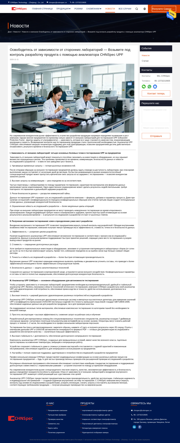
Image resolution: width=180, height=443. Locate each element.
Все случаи (125, 9)
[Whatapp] (149, 86)
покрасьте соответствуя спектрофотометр (99, 419)
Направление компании (57, 410)
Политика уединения (56, 432)
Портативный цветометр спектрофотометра (100, 424)
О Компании (93, 9)
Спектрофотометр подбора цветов (96, 415)
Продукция (62, 9)
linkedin (134, 427)
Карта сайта (53, 428)
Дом (9, 32)
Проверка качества (55, 419)
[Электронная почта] (155, 86)
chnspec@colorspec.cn (58, 2)
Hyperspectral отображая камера (95, 432)
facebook (140, 427)
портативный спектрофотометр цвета (97, 410)
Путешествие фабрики (57, 415)
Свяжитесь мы (54, 424)
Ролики (78, 9)
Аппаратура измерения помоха (95, 428)
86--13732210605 (79, 2)
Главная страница (42, 9)
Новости (110, 9)
